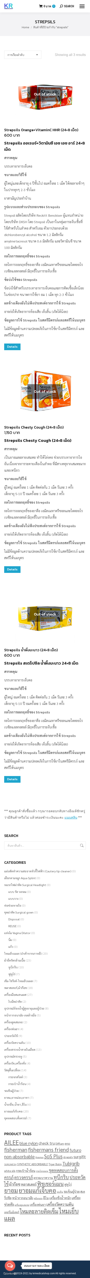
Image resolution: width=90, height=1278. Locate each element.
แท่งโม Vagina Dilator (17, 933)
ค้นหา (81, 845)
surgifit (79, 1156)
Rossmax (39, 1157)
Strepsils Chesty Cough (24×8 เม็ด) (34, 427)
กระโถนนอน (42, 1171)
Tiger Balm (55, 1164)
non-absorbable (19, 1156)
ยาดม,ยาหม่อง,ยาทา (16, 1097)
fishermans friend (48, 1149)
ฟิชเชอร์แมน (50, 1183)
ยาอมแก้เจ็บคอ (13, 1111)
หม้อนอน (38, 1198)
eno (67, 1143)
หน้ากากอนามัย (22, 1198)
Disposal (14, 919)
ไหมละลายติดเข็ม (39, 1211)
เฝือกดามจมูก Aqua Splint (20, 878)
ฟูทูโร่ (11, 974)
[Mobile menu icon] (82, 6)
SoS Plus (53, 1156)
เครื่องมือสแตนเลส (15, 994)
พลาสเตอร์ (29, 1184)
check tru (47, 1143)
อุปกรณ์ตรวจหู (13, 1056)
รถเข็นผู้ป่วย (11, 1091)
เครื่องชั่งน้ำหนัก (60, 1198)
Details (12, 347)
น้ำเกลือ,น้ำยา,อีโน (15, 1104)
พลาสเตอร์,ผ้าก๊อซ (15, 988)
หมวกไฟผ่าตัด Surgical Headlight (25, 885)
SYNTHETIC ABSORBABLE (32, 1164)
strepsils (68, 1157)
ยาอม (11, 1190)
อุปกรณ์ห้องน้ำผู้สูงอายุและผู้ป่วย (24, 1008)
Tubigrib (71, 1163)
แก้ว (10, 946)
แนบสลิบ (70, 817)
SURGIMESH (10, 1164)
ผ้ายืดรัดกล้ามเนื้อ (14, 960)
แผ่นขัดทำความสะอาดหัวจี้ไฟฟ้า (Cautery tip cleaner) (37, 871)
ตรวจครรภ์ (23, 1177)
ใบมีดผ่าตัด (15, 1001)
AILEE (11, 1142)
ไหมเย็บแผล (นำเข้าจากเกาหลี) (23, 953)
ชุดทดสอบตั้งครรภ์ (15, 1118)
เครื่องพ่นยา (11, 1029)
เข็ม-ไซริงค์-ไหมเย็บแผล (18, 981)
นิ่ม (10, 940)
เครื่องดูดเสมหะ (13, 1022)
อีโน (46, 1198)
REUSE (12, 926)
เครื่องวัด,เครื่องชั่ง (15, 1063)
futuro (75, 1150)
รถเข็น (60, 1191)
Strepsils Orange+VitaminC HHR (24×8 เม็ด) (41, 130)
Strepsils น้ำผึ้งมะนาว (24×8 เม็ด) (31, 650)
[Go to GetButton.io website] (10, 1273)
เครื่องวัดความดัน (14, 1042)
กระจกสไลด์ (15, 1077)
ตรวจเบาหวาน (43, 1177)
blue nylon (28, 1143)
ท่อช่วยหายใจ (12, 905)
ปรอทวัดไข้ (11, 1036)
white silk (9, 1171)
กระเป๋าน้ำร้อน (17, 1084)
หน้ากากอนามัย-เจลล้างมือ (20, 1015)
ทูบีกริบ (13, 967)
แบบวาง (13, 898)
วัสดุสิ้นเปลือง (12, 1070)
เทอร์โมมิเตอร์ (11, 1212)
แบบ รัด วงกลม (17, 892)
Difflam (59, 1143)
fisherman (15, 1149)
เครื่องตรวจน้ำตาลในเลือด (19, 1049)
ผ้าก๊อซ (14, 1184)
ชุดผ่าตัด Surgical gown (18, 912)
